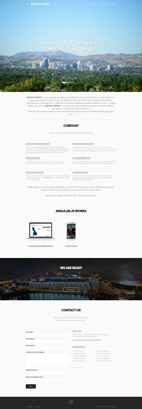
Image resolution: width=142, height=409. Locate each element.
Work (107, 4)
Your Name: (29, 332)
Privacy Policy (29, 406)
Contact (114, 4)
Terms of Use (37, 406)
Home (90, 4)
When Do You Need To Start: (34, 377)
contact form (101, 147)
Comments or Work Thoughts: (35, 352)
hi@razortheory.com (78, 149)
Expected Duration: (32, 370)
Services (102, 4)
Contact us (71, 289)
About (95, 4)
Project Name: (30, 345)
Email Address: (30, 339)
